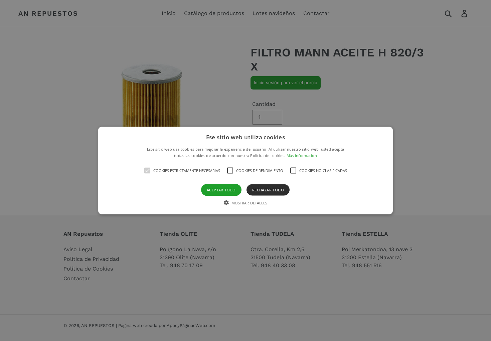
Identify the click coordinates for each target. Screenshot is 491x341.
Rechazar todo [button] (268, 189)
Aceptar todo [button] (221, 189)
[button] (245, 170)
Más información (302, 155)
